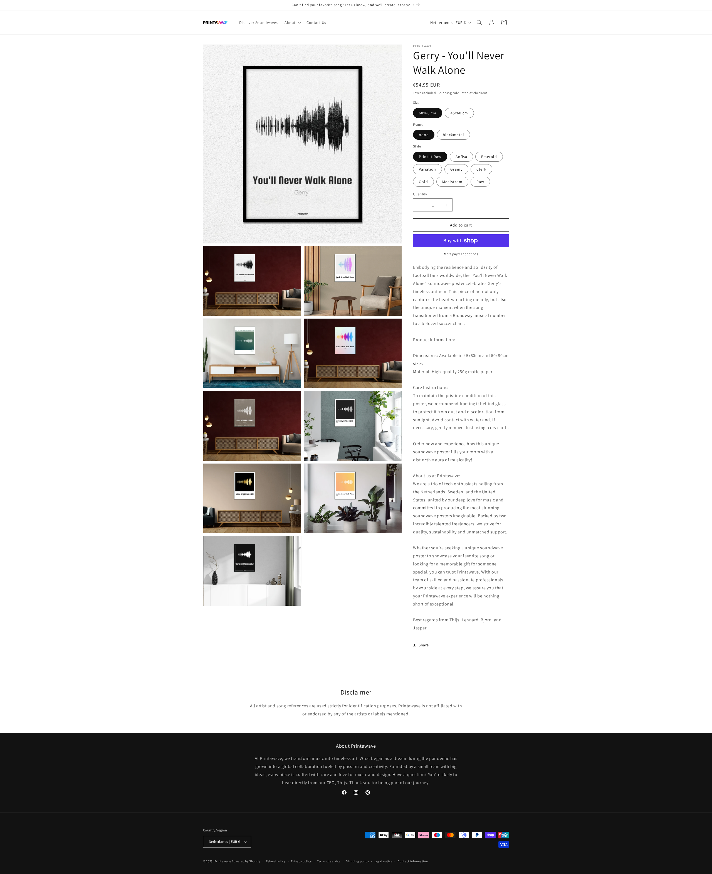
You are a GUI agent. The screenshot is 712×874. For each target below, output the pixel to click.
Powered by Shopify (246, 861)
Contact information (413, 861)
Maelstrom (452, 181)
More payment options (461, 254)
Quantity (420, 194)
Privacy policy (301, 861)
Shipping (445, 93)
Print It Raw (430, 156)
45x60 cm (459, 112)
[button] (292, 22)
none (424, 134)
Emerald (489, 156)
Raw (480, 181)
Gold (423, 181)
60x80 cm (427, 112)
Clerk (481, 169)
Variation (427, 169)
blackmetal (453, 134)
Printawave (222, 861)
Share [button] (424, 645)
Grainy (456, 169)
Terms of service (328, 861)
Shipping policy (357, 861)
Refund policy (276, 861)
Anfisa (461, 156)
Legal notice (383, 861)
